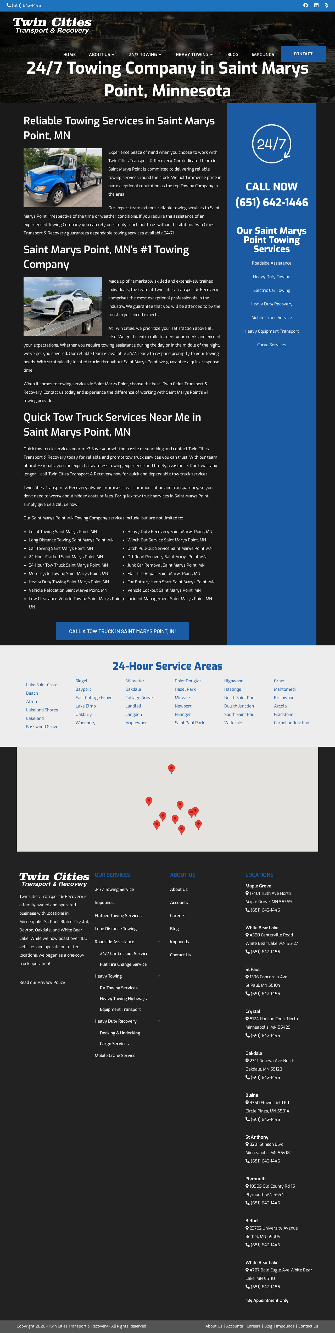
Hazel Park (185, 689)
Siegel (81, 681)
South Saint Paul (240, 714)
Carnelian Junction (291, 723)
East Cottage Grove (94, 697)
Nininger (183, 714)
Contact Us (180, 955)
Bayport (83, 689)
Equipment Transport (120, 1009)
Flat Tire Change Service (123, 964)
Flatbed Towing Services (118, 915)
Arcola (280, 706)
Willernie (233, 723)
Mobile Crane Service (272, 317)
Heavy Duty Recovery (272, 304)
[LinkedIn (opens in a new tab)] (316, 5)
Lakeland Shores (42, 710)
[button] (149, 802)
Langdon (133, 714)
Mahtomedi (285, 689)
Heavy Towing (108, 976)
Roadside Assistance (272, 263)
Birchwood (284, 697)
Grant (279, 681)
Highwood (233, 681)
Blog (174, 928)
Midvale (182, 697)
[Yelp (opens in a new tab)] (325, 5)
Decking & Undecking (120, 1033)
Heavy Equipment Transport (272, 331)
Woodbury (86, 723)
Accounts (179, 902)
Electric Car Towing (271, 290)
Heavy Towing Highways (123, 998)
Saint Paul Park (189, 723)
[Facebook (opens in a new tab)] (305, 5)
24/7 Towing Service (114, 889)
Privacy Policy (51, 982)
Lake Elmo (86, 706)
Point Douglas (188, 681)
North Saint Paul (240, 697)
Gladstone (283, 714)
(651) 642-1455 (265, 952)
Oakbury (84, 714)
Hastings (232, 689)
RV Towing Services (119, 988)
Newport (183, 706)
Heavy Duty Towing (271, 276)
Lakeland (35, 718)
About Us (179, 889)
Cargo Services (271, 345)
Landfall (133, 706)
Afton (31, 701)
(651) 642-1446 (26, 5)
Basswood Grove (42, 726)
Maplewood (136, 723)
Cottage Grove (139, 697)
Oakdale (133, 689)
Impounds (104, 902)
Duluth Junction (239, 706)
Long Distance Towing (116, 928)
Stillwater (134, 681)
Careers (177, 915)
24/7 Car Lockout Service (124, 953)
